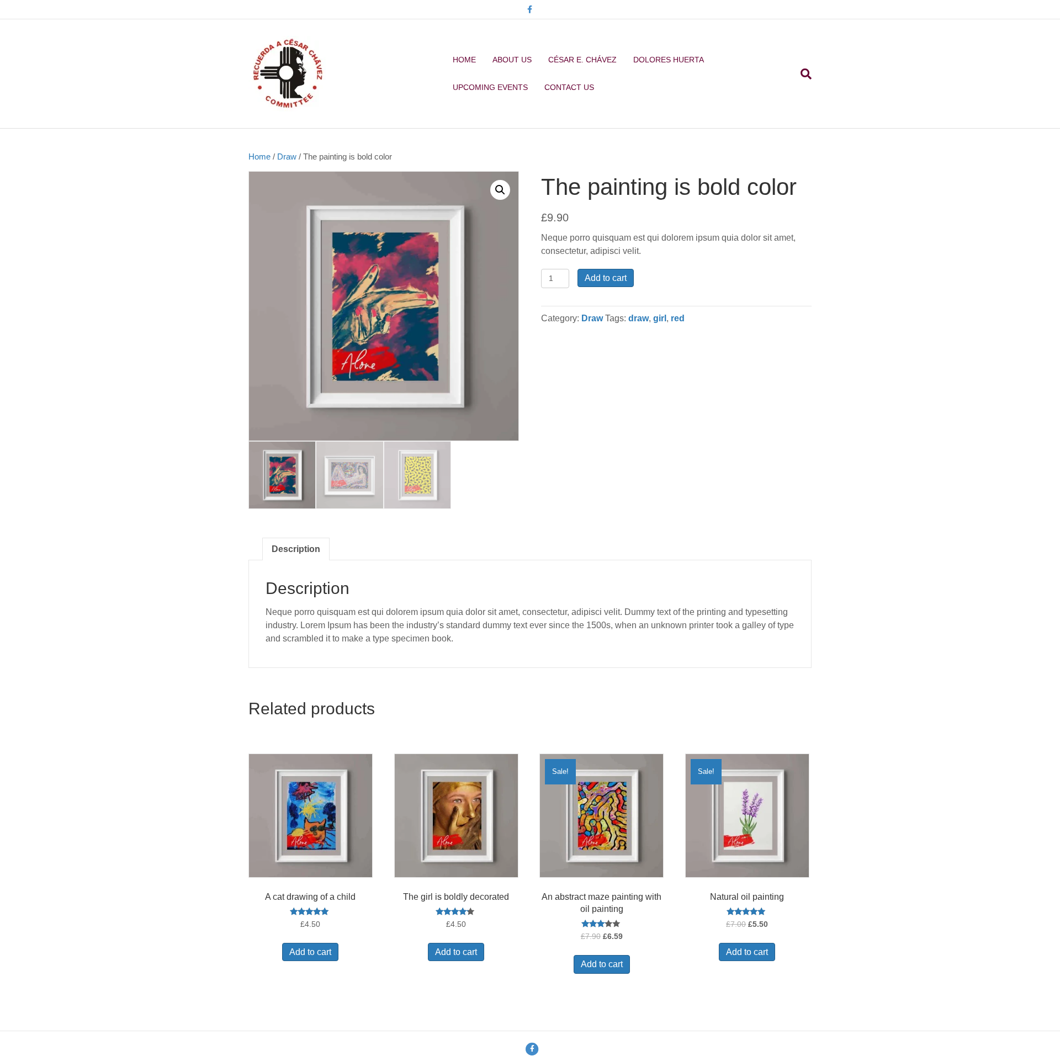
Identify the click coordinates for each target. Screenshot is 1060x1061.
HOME (464, 59)
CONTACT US (569, 87)
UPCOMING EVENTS (490, 87)
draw (638, 318)
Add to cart (606, 278)
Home (259, 156)
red (678, 318)
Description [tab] (296, 549)
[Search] (802, 74)
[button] (500, 190)
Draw (286, 156)
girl (659, 318)
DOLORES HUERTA (668, 59)
